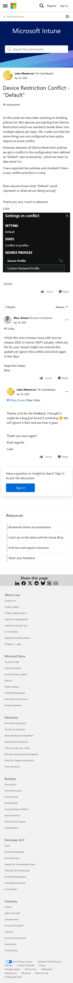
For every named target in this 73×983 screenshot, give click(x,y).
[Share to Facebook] (24, 583)
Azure (7, 845)
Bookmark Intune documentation (30, 527)
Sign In (64, 6)
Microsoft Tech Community (17, 870)
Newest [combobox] (62, 307)
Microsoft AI (10, 784)
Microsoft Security (13, 790)
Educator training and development (21, 754)
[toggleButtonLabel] (67, 16)
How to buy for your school (17, 748)
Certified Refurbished (15, 692)
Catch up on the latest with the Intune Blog (36, 537)
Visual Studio (11, 889)
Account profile (12, 661)
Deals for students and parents (19, 760)
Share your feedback (22, 558)
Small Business (12, 827)
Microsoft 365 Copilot (15, 821)
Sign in (20, 488)
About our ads (41, 973)
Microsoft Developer (14, 851)
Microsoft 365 (11, 803)
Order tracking (11, 686)
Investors (9, 931)
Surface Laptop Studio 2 (16, 613)
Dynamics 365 (11, 796)
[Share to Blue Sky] (43, 583)
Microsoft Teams (12, 815)
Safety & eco (11, 973)
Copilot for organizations (16, 619)
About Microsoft (12, 913)
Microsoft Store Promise (16, 699)
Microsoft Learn (12, 858)
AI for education (12, 766)
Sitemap (8, 965)
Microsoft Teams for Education (19, 735)
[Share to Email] (56, 583)
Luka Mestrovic (24, 73)
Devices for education (15, 729)
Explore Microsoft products (17, 637)
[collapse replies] (36, 315)
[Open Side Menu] (5, 6)
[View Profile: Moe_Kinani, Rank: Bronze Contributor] (8, 320)
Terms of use (30, 969)
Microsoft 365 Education (16, 741)
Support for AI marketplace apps (20, 864)
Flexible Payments (13, 705)
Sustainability (11, 950)
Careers (8, 906)
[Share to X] (30, 583)
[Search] (41, 5)
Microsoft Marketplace (15, 876)
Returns (8, 680)
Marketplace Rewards (15, 882)
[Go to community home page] (13, 6)
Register (52, 6)
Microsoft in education (15, 723)
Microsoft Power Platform (17, 809)
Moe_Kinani (21, 318)
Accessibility (10, 944)
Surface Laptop (12, 606)
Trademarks (46, 969)
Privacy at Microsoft (14, 925)
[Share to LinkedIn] (17, 583)
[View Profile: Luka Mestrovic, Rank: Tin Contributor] (8, 75)
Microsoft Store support (16, 674)
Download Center (13, 668)
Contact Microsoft (25, 965)
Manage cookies (12, 969)
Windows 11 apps (13, 644)
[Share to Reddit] (36, 583)
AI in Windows (11, 631)
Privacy (42, 965)
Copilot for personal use (16, 625)
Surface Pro (10, 600)
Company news (12, 919)
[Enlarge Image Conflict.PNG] (36, 242)
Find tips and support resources (29, 548)
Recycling (25, 973)
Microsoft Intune (15, 16)
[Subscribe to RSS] (49, 583)
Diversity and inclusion (15, 937)
